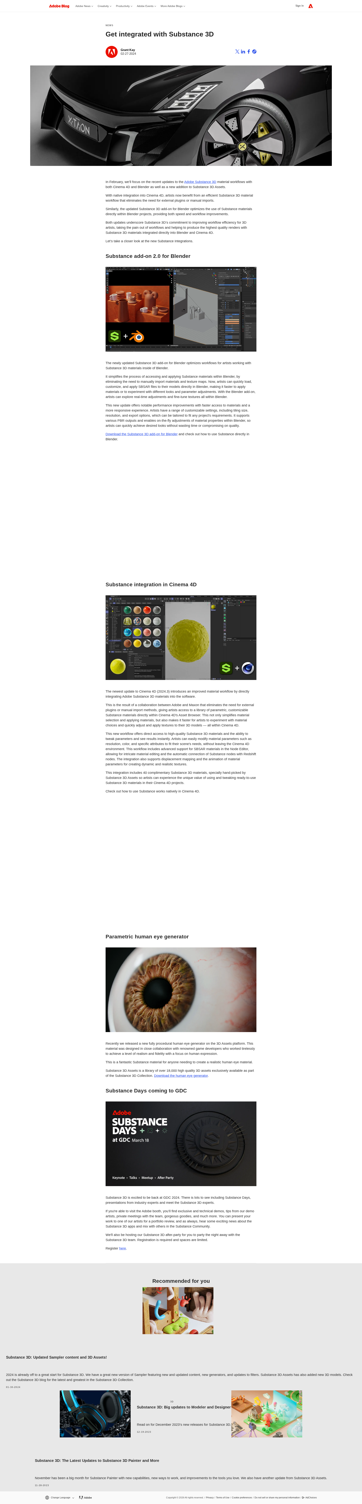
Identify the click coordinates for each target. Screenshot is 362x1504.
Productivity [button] (123, 6)
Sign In (299, 5)
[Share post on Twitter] (237, 52)
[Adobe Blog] (61, 6)
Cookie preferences (242, 1497)
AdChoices (311, 1497)
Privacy (210, 1497)
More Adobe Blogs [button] (172, 6)
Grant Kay (128, 50)
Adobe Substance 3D (200, 182)
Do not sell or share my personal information (277, 1497)
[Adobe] (310, 6)
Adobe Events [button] (145, 6)
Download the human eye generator (181, 1076)
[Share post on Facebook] (249, 52)
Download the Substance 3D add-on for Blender (142, 434)
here (122, 1248)
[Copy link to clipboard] (254, 52)
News (109, 25)
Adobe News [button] (82, 6)
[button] (59, 1497)
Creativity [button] (103, 6)
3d (172, 1401)
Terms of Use (222, 1497)
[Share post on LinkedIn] (243, 52)
